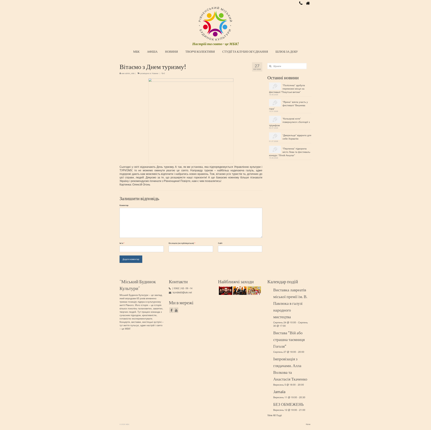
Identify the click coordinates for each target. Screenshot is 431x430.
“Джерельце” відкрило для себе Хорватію (297, 136)
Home (308, 424)
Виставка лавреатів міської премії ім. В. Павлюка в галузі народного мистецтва (290, 303)
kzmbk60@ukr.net (182, 292)
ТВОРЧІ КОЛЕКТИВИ (200, 51)
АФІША (152, 51)
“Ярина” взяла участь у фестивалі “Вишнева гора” (288, 105)
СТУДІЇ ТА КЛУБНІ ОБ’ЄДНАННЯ (245, 51)
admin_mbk (130, 73)
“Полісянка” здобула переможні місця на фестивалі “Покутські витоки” (287, 88)
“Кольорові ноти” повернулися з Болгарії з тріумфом (289, 122)
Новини (155, 73)
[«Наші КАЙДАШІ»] (254, 290)
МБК (136, 51)
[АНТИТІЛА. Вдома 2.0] (225, 290)
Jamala (279, 391)
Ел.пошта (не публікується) (182, 243)
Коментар (124, 205)
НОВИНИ (171, 51)
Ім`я (122, 243)
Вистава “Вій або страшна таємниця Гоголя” (289, 339)
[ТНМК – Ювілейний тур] (239, 290)
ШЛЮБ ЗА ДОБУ (286, 51)
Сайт (220, 243)
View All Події (274, 415)
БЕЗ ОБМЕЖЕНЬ (288, 404)
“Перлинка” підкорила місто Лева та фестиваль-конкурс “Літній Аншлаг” (290, 152)
